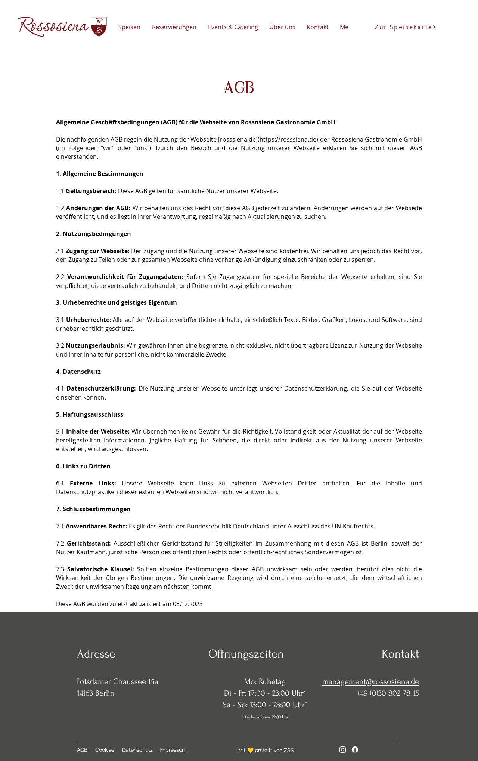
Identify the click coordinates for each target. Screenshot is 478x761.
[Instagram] (342, 749)
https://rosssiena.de (288, 139)
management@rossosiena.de (370, 681)
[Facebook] (355, 749)
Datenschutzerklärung (315, 388)
